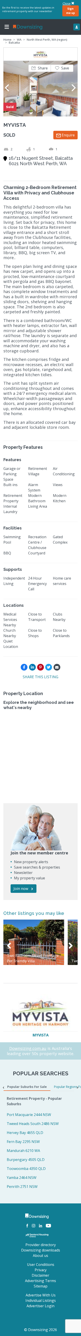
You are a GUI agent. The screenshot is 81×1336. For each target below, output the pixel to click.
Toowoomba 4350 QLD (26, 1168)
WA (19, 40)
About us (40, 1255)
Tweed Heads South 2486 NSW (33, 1123)
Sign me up (70, 11)
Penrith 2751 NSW (22, 1186)
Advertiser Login (40, 1305)
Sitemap (40, 1286)
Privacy (41, 1269)
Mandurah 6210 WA (23, 1150)
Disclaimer (40, 1275)
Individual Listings (40, 1300)
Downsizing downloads (40, 1250)
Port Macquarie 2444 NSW (29, 1114)
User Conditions (40, 1264)
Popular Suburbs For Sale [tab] (27, 1087)
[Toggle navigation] (6, 27)
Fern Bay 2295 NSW (23, 1141)
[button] (39, 68)
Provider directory (40, 1244)
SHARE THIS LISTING (40, 676)
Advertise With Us (41, 1295)
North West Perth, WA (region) (47, 40)
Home (7, 40)
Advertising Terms (40, 1280)
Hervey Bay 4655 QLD (25, 1132)
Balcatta (14, 42)
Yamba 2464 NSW (21, 1177)
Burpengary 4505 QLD (26, 1159)
